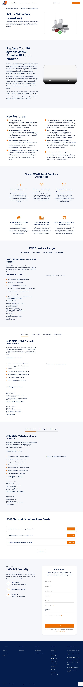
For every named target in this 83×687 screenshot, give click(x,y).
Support (28, 3)
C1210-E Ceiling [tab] (47, 252)
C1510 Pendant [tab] (47, 334)
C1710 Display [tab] (43, 429)
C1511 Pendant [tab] (58, 334)
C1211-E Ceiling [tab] (59, 252)
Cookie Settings (32, 683)
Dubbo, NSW (53, 655)
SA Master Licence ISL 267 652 (73, 660)
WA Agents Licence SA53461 (73, 667)
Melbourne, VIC (54, 661)
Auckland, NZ (53, 672)
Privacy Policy (61, 631)
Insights (4, 655)
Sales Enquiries (38, 650)
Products (21, 3)
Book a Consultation (39, 652)
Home (7, 8)
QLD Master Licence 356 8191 (73, 657)
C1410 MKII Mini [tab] (36, 334)
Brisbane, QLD (54, 663)
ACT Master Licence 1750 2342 (73, 650)
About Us (5, 650)
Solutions (14, 3)
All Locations (53, 650)
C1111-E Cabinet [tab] (36, 252)
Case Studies (21, 650)
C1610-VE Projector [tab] (30, 429)
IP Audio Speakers (23, 8)
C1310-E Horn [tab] (24, 334)
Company (34, 3)
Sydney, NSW (53, 652)
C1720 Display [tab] (54, 429)
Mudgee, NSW (54, 658)
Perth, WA (53, 669)
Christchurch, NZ (54, 674)
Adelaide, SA (53, 666)
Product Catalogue (14, 8)
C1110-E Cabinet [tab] (24, 252)
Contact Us (76, 3)
